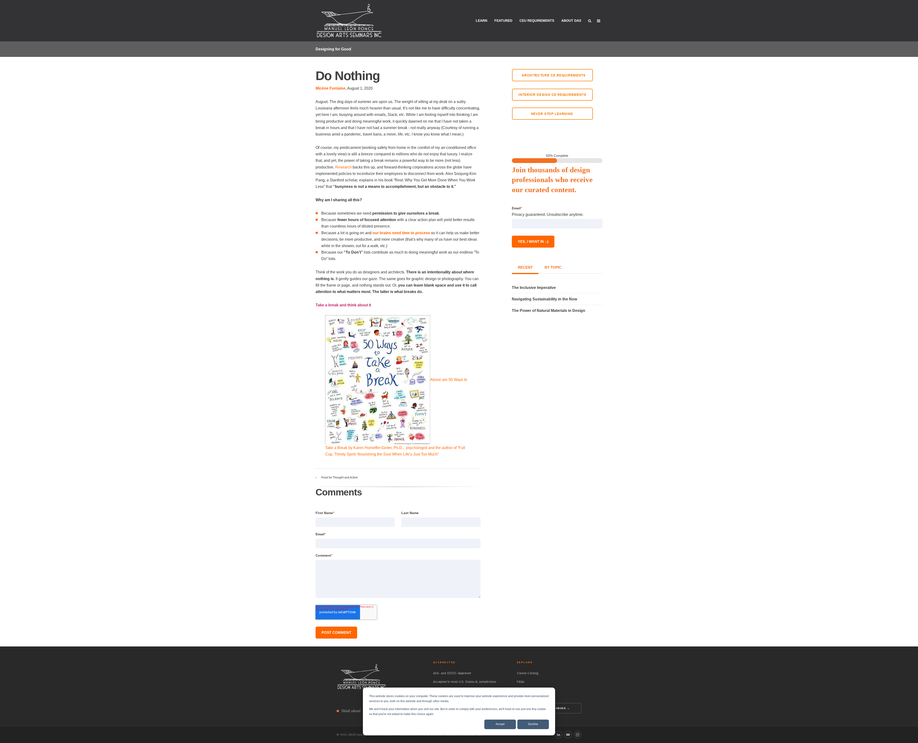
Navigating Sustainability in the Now (544, 299)
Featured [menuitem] (503, 20)
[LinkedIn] (558, 734)
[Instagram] (577, 734)
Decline (533, 724)
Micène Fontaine (330, 88)
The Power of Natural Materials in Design (548, 311)
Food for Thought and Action (339, 477)
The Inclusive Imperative (534, 288)
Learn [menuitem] (481, 20)
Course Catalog (527, 673)
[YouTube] (568, 734)
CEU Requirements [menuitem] (536, 20)
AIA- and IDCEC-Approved (452, 673)
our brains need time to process (401, 233)
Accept (500, 724)
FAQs (520, 682)
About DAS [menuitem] (571, 20)
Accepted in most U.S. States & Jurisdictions (464, 682)
